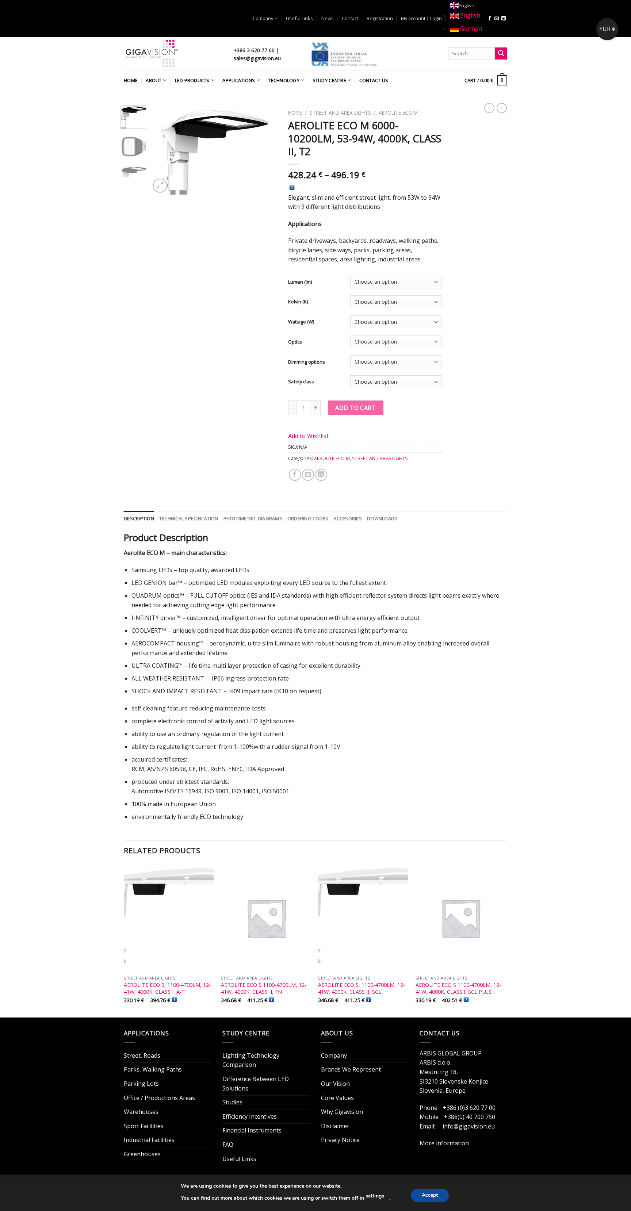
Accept (430, 1195)
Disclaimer (335, 1126)
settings (375, 1195)
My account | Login (421, 18)
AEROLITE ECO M (398, 112)
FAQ (227, 1145)
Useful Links (299, 18)
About (153, 80)
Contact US (374, 80)
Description (139, 518)
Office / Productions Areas (159, 1098)
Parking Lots (141, 1084)
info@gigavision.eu (469, 1126)
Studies (232, 1102)
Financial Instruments (252, 1130)
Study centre (329, 80)
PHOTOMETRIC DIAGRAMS (252, 518)
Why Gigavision (342, 1112)
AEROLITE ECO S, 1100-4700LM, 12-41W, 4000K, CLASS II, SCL (361, 988)
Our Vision (335, 1084)
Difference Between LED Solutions (255, 1083)
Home (131, 80)
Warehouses (141, 1112)
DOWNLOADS (382, 518)
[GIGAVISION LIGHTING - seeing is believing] (173, 53)
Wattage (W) (301, 322)
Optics (295, 342)
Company (263, 18)
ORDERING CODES (308, 518)
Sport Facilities (144, 1126)
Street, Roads (142, 1055)
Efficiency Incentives (249, 1116)
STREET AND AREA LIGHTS (340, 112)
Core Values (337, 1098)
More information (444, 1143)
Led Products (192, 80)
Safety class (301, 382)
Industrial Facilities (149, 1140)
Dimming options (306, 362)
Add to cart (355, 408)
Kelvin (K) (298, 302)
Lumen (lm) (300, 282)
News (327, 18)
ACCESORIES (347, 518)
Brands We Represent (351, 1069)
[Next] (265, 150)
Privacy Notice (340, 1140)
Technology (283, 80)
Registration (380, 18)
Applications (238, 80)
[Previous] (162, 150)
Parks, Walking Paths (153, 1069)
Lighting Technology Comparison (250, 1060)
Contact (350, 18)
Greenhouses (142, 1154)
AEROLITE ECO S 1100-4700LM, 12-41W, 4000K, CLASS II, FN (263, 988)
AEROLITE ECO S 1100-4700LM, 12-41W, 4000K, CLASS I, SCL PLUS (458, 988)
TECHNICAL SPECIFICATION (188, 518)
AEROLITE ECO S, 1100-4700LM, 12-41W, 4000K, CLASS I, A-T (167, 988)
